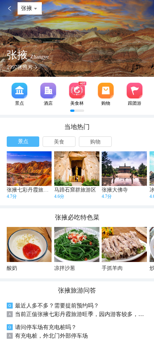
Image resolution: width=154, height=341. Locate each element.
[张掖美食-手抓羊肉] (124, 244)
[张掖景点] (19, 90)
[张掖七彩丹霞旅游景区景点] (29, 168)
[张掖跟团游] (134, 90)
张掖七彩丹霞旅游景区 (33, 190)
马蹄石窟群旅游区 (75, 190)
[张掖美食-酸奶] (29, 244)
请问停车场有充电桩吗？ (46, 327)
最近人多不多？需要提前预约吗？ (57, 306)
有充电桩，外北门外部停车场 (51, 336)
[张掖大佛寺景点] (124, 168)
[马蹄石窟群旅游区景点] (76, 168)
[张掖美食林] (77, 90)
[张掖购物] (105, 90)
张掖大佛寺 (115, 190)
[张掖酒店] (48, 90)
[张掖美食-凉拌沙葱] (76, 244)
